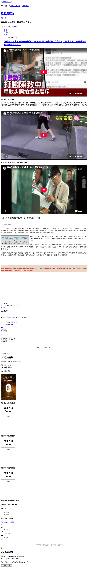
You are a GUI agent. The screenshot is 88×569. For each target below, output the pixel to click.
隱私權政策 (53, 545)
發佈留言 (3, 341)
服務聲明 (60, 545)
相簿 (5, 30)
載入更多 (3, 330)
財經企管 (14, 322)
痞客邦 (13, 317)
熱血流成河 (7, 13)
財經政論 (15, 26)
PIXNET (31, 545)
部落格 (6, 32)
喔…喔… (3, 307)
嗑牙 (12, 324)
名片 (5, 34)
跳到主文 (3, 18)
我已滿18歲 (4, 565)
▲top (2, 327)
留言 (16, 317)
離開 (10, 565)
